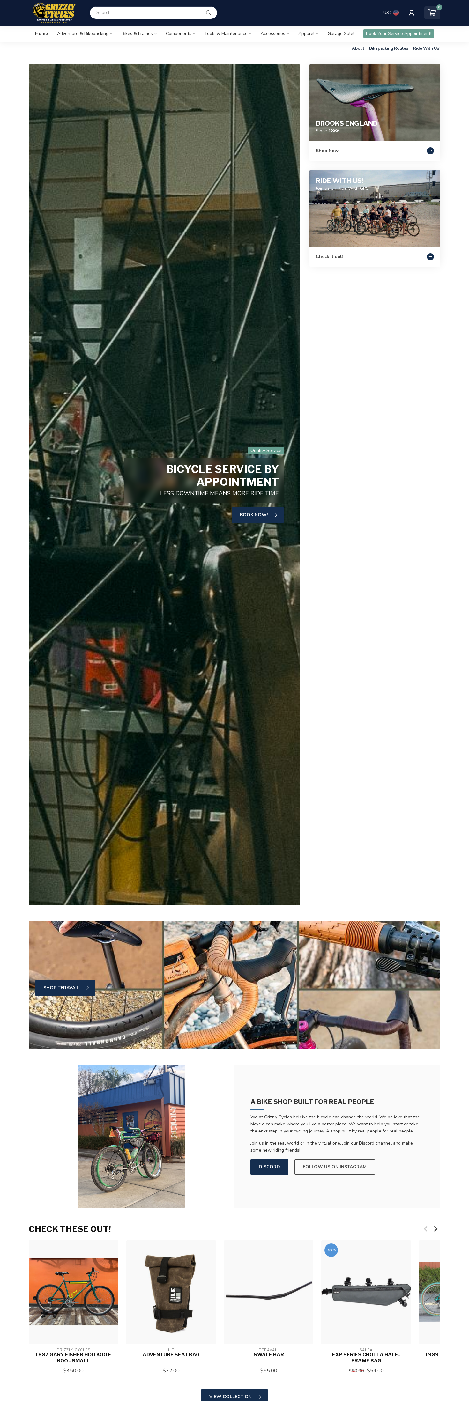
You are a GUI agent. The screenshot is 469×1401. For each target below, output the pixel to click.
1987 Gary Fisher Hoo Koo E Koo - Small (73, 1357)
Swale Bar (269, 1355)
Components (178, 34)
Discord (269, 1167)
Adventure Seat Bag (171, 1355)
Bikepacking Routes (388, 48)
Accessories (273, 34)
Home (41, 34)
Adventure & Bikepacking (82, 34)
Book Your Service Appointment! (398, 34)
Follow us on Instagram (335, 1167)
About (358, 48)
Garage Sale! (341, 34)
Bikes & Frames (137, 34)
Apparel (306, 34)
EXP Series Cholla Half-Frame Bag (366, 1357)
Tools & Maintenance (226, 34)
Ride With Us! (426, 48)
